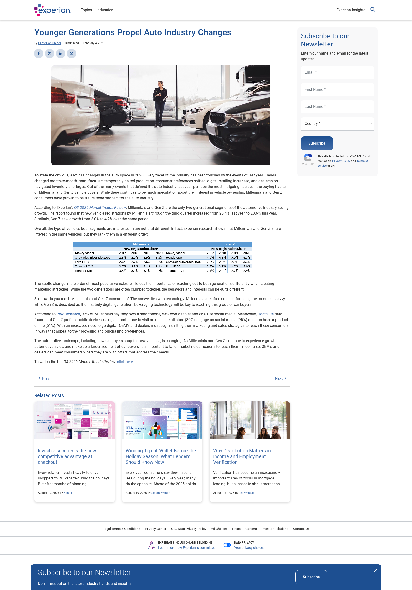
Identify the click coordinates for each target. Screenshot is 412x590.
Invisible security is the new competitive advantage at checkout (67, 456)
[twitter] (49, 53)
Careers (251, 529)
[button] (373, 10)
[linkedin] (60, 53)
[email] (71, 53)
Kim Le (68, 492)
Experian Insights (350, 10)
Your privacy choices (249, 548)
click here (125, 361)
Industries (105, 10)
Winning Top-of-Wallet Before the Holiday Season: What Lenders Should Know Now (161, 456)
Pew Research (68, 314)
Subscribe (316, 143)
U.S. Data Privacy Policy (188, 529)
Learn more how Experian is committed (187, 548)
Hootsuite (266, 314)
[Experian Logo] (52, 10)
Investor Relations (275, 529)
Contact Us (301, 529)
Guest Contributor (49, 43)
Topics (86, 10)
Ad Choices (219, 529)
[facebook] (38, 53)
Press (236, 529)
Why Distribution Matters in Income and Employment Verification (242, 456)
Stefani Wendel (161, 492)
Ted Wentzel (246, 492)
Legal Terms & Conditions (121, 529)
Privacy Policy (341, 161)
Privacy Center (155, 529)
